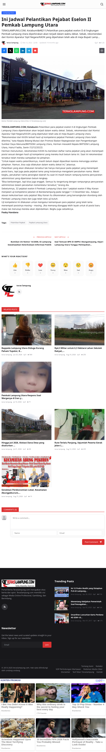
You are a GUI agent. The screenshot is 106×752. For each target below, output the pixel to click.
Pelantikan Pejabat (18, 222)
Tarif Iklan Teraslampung (83, 672)
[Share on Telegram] (29, 50)
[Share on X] (10, 50)
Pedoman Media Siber (93, 669)
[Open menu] (4, 4)
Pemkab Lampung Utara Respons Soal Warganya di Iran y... (21, 397)
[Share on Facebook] (4, 50)
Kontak (100, 672)
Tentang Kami (87, 666)
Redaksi (99, 666)
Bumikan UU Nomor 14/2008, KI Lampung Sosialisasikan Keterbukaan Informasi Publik (29, 243)
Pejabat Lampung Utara (38, 222)
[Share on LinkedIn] (22, 50)
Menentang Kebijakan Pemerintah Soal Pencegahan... (86, 602)
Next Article (60, 237)
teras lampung (24, 285)
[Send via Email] (35, 50)
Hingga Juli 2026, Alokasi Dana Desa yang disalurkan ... (23, 444)
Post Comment (91, 542)
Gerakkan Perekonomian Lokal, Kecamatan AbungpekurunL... (24, 491)
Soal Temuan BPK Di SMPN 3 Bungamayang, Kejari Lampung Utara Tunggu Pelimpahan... (79, 243)
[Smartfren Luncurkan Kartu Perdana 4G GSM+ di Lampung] (62, 618)
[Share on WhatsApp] (16, 50)
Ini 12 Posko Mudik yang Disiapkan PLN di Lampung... (86, 589)
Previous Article (43, 237)
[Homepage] (53, 4)
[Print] (101, 50)
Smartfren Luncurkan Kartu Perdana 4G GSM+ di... (87, 616)
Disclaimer (65, 672)
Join (47, 644)
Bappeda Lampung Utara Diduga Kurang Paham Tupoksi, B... (23, 349)
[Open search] (102, 4)
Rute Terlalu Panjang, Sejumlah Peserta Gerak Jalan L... (78, 444)
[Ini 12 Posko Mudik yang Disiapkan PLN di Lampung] (62, 592)
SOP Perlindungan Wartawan (68, 669)
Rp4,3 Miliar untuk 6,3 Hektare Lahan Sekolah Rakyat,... (78, 349)
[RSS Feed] (19, 292)
